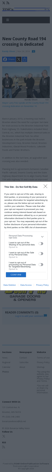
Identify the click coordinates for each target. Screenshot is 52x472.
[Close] (46, 187)
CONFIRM (16, 275)
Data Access (26, 285)
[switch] (41, 243)
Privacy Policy (42, 285)
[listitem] (26, 237)
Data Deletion (9, 285)
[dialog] (26, 236)
